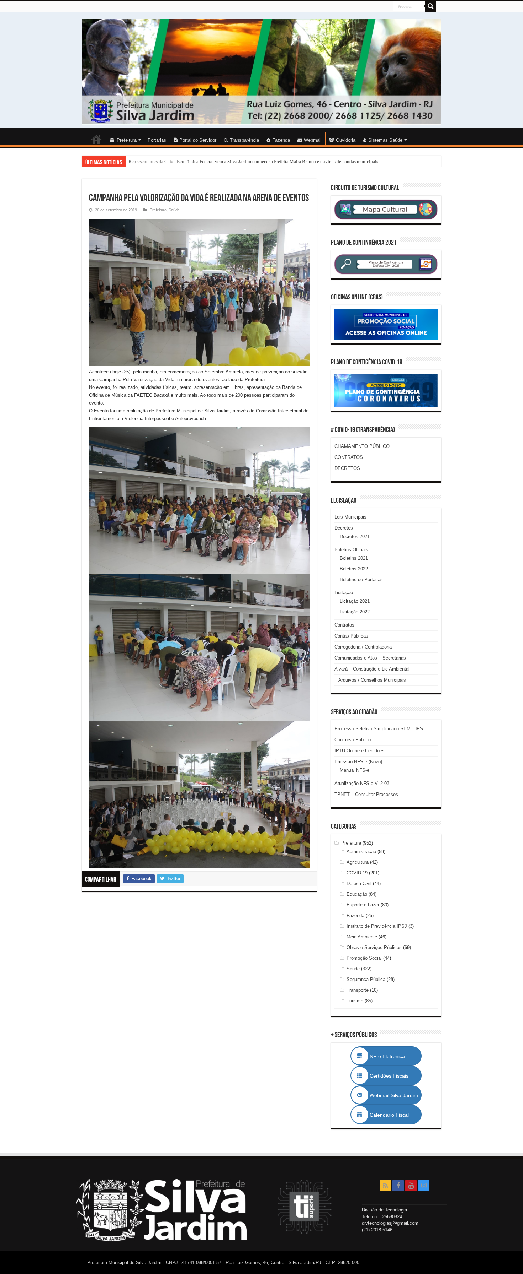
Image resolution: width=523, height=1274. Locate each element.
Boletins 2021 (354, 558)
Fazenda (281, 140)
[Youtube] (411, 1185)
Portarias (157, 140)
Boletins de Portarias (361, 579)
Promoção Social (364, 958)
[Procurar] (430, 6)
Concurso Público (352, 739)
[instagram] (423, 1185)
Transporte (358, 990)
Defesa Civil (359, 883)
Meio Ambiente (362, 936)
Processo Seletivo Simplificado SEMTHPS (378, 728)
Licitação (343, 592)
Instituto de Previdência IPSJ (377, 926)
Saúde (174, 210)
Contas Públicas (351, 636)
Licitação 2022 (355, 611)
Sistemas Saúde (385, 140)
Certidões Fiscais (392, 1076)
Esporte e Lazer (363, 904)
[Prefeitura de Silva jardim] (261, 72)
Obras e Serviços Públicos (374, 947)
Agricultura (358, 862)
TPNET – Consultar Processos (366, 794)
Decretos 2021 (355, 536)
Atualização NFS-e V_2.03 (361, 783)
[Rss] (385, 1185)
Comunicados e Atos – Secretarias (370, 658)
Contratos (344, 625)
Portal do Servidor (197, 140)
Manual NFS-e (354, 770)
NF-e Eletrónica (395, 1056)
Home (96, 139)
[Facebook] (398, 1185)
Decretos (343, 528)
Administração (361, 851)
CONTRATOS (348, 457)
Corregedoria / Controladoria (363, 647)
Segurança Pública (366, 979)
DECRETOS (347, 468)
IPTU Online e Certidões (359, 750)
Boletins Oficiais (351, 549)
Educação (357, 894)
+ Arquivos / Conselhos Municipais (370, 680)
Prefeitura (158, 210)
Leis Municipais (350, 517)
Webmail (313, 140)
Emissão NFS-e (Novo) (358, 761)
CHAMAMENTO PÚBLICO (362, 446)
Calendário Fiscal (392, 1115)
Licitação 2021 (355, 601)
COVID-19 (357, 872)
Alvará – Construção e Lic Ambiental (372, 669)
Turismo (355, 1000)
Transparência (244, 140)
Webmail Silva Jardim (393, 1095)
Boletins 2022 (354, 568)
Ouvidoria (345, 140)
